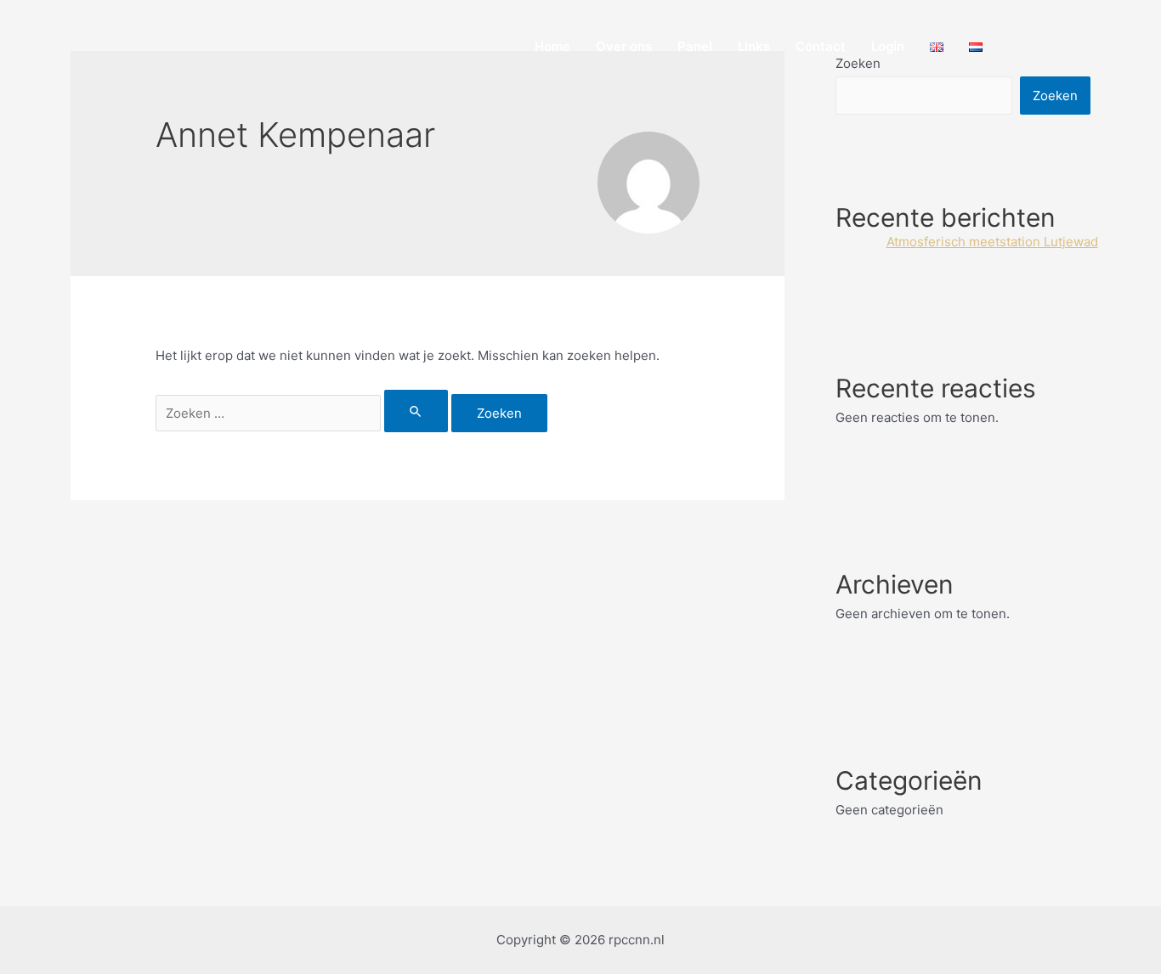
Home (552, 46)
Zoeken (1055, 95)
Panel (694, 46)
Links (754, 46)
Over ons (624, 46)
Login (887, 46)
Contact (821, 46)
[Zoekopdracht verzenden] (416, 411)
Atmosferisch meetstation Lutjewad (992, 242)
